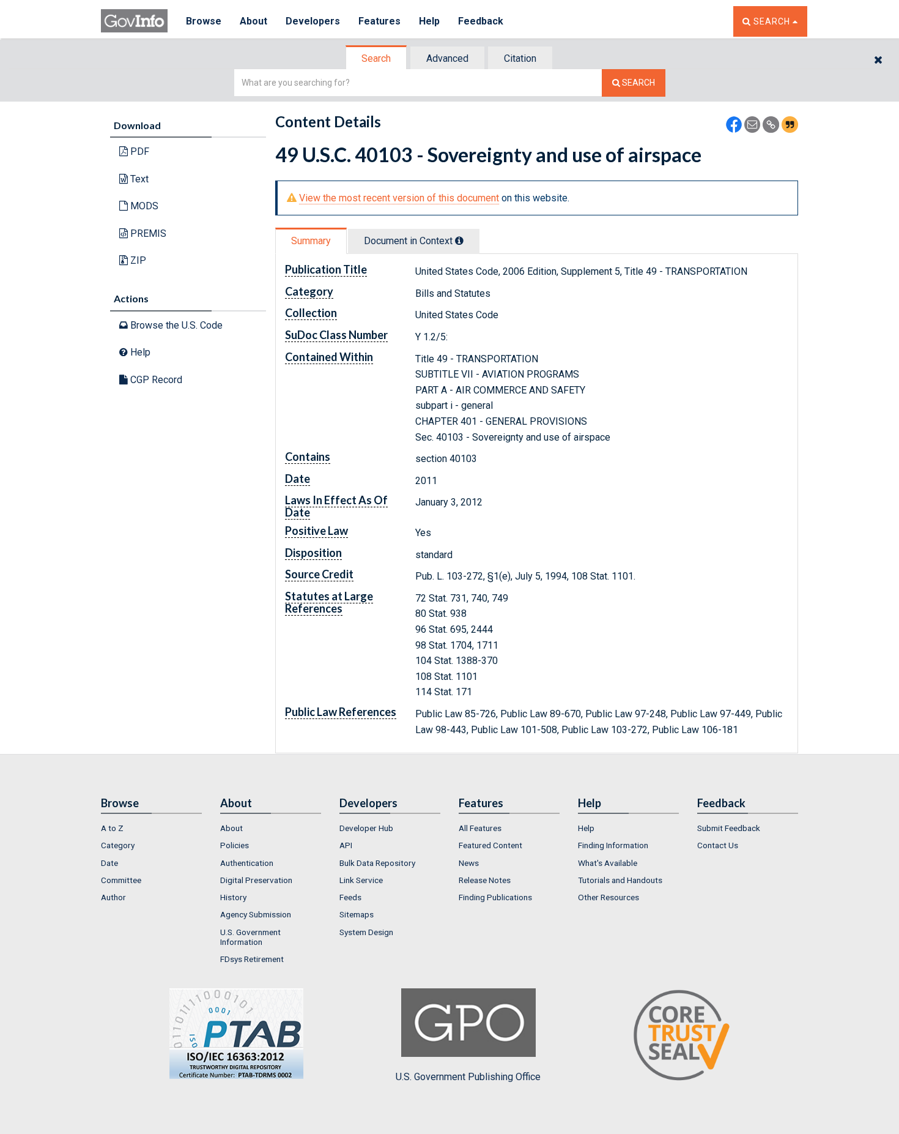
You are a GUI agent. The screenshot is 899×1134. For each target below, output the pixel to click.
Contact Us (717, 845)
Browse (203, 21)
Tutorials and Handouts (620, 880)
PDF (138, 151)
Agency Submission (255, 914)
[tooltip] (459, 240)
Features (379, 21)
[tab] (377, 58)
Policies (234, 845)
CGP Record (155, 380)
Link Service (361, 880)
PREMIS (147, 233)
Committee (121, 880)
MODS (143, 206)
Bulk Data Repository (377, 863)
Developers (313, 21)
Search (376, 58)
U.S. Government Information (250, 937)
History (233, 897)
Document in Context (409, 241)
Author (113, 897)
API (345, 845)
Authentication (246, 863)
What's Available (607, 863)
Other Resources (608, 897)
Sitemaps (356, 914)
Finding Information (613, 845)
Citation (520, 58)
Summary (311, 241)
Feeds (350, 897)
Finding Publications (495, 897)
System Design (366, 932)
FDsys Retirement (252, 959)
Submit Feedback (728, 828)
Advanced (447, 58)
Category (118, 845)
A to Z (112, 828)
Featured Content (490, 845)
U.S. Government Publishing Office (468, 1077)
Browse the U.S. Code (175, 325)
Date (109, 863)
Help (429, 21)
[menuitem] (151, 828)
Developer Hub (366, 828)
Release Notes (485, 880)
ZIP (137, 260)
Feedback (480, 21)
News (469, 863)
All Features (480, 828)
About (253, 21)
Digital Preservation (256, 880)
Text (138, 179)
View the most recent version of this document (399, 198)
